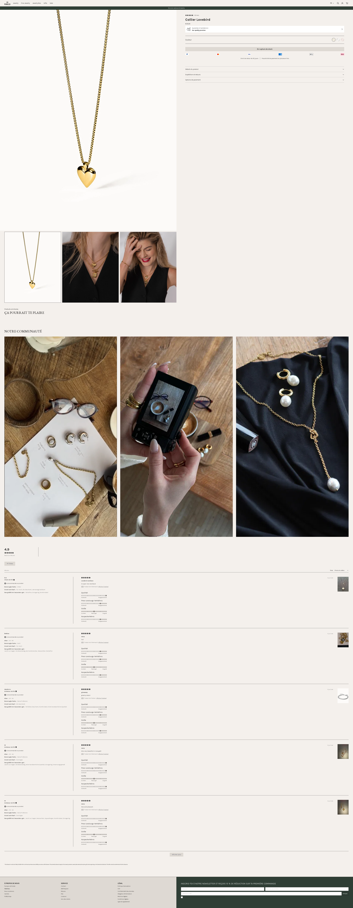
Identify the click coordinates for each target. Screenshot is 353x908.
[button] (192, 15)
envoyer (345, 893)
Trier (331, 570)
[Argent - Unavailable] (338, 39)
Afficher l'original (103, 586)
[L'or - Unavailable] (333, 39)
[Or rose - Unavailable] (342, 39)
